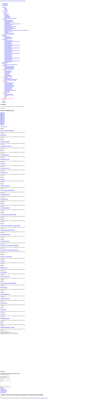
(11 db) (2, 121)
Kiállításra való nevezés (8, 31)
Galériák (6, 9)
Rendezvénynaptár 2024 (8, 45)
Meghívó (1, 150)
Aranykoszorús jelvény (8, 87)
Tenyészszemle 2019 (8, 59)
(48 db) (2, 117)
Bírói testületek (7, 14)
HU (7, 0)
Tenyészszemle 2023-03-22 (4, 298)
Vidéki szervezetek (8, 16)
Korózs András (3, 163)
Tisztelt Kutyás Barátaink (4, 141)
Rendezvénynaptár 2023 (8, 48)
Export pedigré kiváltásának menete (10, 26)
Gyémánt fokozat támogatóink (9, 66)
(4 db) (2, 124)
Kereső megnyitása (3, 126)
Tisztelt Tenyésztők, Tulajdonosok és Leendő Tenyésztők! (10, 225)
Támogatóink (4, 65)
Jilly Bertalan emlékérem (9, 84)
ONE (5, 96)
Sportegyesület (7, 74)
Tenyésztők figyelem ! (4, 199)
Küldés (2, 387)
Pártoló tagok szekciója (8, 75)
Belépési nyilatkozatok (8, 76)
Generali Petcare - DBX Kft (9, 94)
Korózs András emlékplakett (9, 82)
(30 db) (2, 116)
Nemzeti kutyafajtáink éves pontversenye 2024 (12, 47)
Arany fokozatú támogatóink (9, 67)
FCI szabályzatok (7, 36)
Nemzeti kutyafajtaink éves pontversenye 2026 (12, 41)
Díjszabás (4, 34)
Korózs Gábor (2, 314)
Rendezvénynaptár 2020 (8, 56)
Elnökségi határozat (3, 267)
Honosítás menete (7, 25)
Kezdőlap (4, 7)
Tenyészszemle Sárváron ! (4, 241)
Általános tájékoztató (8, 70)
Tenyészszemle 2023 (8, 49)
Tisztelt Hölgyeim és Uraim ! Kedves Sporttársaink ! (9, 245)
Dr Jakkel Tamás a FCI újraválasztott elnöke (8, 214)
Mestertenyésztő (7, 91)
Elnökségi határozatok (8, 38)
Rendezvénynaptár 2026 (8, 40)
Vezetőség (6, 12)
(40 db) (2, 115)
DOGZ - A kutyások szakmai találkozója (7, 190)
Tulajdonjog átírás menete (9, 24)
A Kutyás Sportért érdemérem (9, 85)
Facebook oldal (2, 391)
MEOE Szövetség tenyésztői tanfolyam (11, 64)
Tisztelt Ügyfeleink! (3, 287)
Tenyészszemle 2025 (8, 44)
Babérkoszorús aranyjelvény (9, 86)
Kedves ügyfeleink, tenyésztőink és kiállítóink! (8, 283)
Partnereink (4, 93)
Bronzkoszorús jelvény (8, 89)
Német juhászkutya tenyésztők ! (5, 146)
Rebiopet (6, 95)
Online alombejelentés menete (9, 21)
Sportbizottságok (5, 77)
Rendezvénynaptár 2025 (8, 43)
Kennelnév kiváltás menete (9, 27)
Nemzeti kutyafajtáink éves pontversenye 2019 (12, 60)
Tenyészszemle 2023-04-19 (4, 276)
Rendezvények (4, 39)
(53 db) (2, 120)
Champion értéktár (22, 0)
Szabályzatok (4, 35)
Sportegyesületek (7, 17)
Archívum (6, 10)
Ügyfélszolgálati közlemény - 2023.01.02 (7, 327)
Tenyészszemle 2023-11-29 (4, 168)
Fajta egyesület (7, 73)
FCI (5, 97)
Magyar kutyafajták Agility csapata (10, 80)
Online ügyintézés (16, 0)
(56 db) (2, 119)
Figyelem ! (2, 203)
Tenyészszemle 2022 (8, 52)
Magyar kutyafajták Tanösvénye (7, 98)
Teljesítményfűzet (7, 22)
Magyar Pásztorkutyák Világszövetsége (11, 79)
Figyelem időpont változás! (5, 194)
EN (6, 0)
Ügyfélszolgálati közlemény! (5, 234)
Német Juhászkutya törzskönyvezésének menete (12, 23)
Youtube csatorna (3, 392)
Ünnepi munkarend (3, 172)
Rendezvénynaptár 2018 (8, 61)
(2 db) (2, 122)
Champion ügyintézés (8, 29)
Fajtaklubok (6, 15)
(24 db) (2, 112)
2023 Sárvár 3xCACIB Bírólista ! (6, 256)
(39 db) (2, 114)
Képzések (4, 63)
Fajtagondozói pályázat (8, 71)
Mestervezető (7, 92)
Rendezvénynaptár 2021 (8, 54)
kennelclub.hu (2, 0)
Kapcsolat (4, 99)
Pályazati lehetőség (3, 272)
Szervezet (4, 11)
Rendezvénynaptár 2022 (8, 51)
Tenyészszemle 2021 (8, 55)
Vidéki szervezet (7, 72)
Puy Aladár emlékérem (8, 83)
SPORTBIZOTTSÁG (8, 78)
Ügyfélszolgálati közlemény (5, 185)
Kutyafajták (6, 32)
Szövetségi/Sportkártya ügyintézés (10, 28)
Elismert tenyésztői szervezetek (10, 33)
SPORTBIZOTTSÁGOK (4, 159)
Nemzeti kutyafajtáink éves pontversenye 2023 (12, 50)
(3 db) (2, 123)
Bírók (5, 13)
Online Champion (5, 62)
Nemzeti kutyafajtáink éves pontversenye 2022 (12, 53)
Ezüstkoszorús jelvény (8, 88)
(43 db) (2, 113)
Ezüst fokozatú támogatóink (9, 68)
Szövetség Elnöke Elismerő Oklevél (10, 90)
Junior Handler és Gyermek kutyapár (11, 18)
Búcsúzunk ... (2, 179)
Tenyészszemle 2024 (8, 46)
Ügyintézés (4, 19)
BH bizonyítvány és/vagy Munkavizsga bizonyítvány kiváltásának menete (17, 30)
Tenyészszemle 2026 (8, 42)
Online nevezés (10, 0)
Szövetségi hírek (3, 309)
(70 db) (2, 118)
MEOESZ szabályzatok (8, 37)
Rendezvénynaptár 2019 (8, 58)
